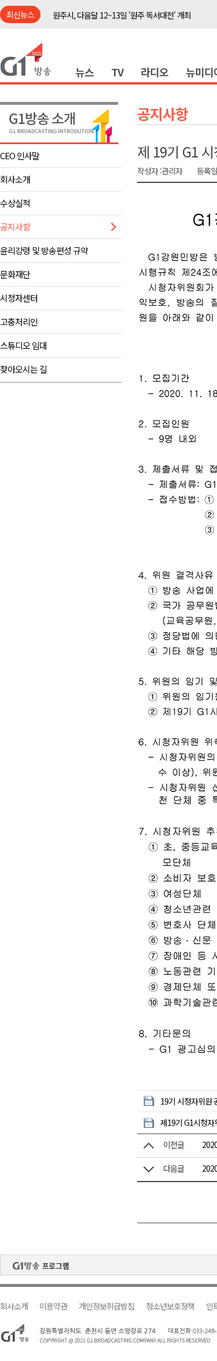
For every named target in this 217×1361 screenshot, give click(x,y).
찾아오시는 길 (23, 369)
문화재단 (15, 274)
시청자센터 (19, 298)
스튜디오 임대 (23, 345)
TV (117, 71)
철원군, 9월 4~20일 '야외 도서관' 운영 (111, 16)
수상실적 (15, 203)
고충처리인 (19, 322)
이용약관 (53, 1306)
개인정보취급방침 (106, 1306)
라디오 (154, 71)
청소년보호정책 (170, 1306)
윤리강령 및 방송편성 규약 (44, 250)
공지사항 (15, 227)
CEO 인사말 (19, 155)
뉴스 (84, 71)
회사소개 (15, 179)
